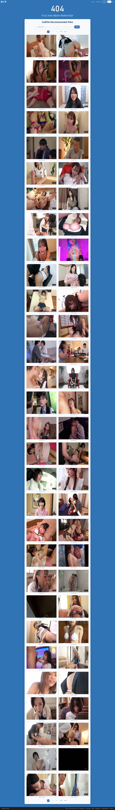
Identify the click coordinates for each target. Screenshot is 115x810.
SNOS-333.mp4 (42, 797)
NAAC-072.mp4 (74, 491)
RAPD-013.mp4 (42, 338)
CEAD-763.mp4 (74, 542)
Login (105, 1)
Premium (93, 1)
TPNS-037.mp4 (42, 287)
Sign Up (109, 1)
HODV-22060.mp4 (41, 58)
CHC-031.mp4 (42, 771)
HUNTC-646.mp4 (41, 134)
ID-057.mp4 (42, 83)
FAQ (77, 808)
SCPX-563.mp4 (74, 567)
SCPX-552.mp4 (74, 109)
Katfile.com (4, 808)
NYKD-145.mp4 (42, 516)
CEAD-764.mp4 (74, 516)
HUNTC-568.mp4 (73, 414)
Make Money (98, 1)
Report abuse (97, 808)
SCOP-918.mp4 (74, 440)
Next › (65, 31)
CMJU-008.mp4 (42, 542)
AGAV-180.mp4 (74, 746)
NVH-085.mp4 (73, 669)
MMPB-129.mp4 (74, 771)
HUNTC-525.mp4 (41, 211)
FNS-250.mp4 (41, 389)
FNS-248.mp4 (41, 109)
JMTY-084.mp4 (42, 669)
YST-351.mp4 (73, 338)
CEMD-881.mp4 (42, 491)
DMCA (93, 808)
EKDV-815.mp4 (42, 185)
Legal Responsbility (104, 808)
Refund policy (81, 808)
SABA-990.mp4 (42, 262)
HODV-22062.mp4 (41, 236)
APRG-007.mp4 (74, 465)
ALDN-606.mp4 (74, 160)
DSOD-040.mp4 (42, 746)
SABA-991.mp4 (74, 134)
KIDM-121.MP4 (42, 695)
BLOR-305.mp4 (74, 211)
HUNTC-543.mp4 (73, 720)
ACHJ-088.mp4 (42, 440)
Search (77, 26)
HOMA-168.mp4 (42, 720)
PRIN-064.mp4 (74, 262)
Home (67, 808)
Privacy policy (88, 808)
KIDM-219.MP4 (74, 695)
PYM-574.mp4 (42, 465)
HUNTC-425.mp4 (73, 797)
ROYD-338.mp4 (42, 618)
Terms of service (72, 808)
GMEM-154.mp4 (74, 83)
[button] (113, 2)
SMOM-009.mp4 (42, 644)
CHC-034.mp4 (73, 593)
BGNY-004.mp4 (42, 414)
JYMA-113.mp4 (74, 236)
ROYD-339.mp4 (42, 567)
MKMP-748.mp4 (74, 58)
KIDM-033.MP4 (74, 644)
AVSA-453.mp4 (74, 618)
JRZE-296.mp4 (74, 389)
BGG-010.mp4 (73, 185)
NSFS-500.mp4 (42, 160)
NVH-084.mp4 (41, 593)
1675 (61, 31)
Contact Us (112, 808)
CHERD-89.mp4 (74, 287)
